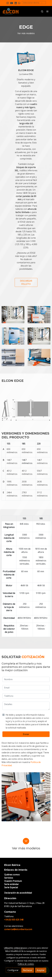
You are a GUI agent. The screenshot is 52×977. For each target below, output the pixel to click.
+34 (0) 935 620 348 (13, 919)
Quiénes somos (12, 874)
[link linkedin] (16, 3)
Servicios (8, 877)
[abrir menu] (47, 11)
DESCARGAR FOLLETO (26, 282)
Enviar (26, 734)
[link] (11, 11)
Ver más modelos (26, 33)
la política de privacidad (24, 721)
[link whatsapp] (19, 3)
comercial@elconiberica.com (18, 929)
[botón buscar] (42, 11)
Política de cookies (26, 964)
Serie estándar (11, 884)
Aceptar (41, 970)
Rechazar (27, 970)
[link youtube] (11, 3)
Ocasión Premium (13, 880)
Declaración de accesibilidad (18, 892)
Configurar (13, 970)
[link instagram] (8, 3)
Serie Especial (11, 887)
